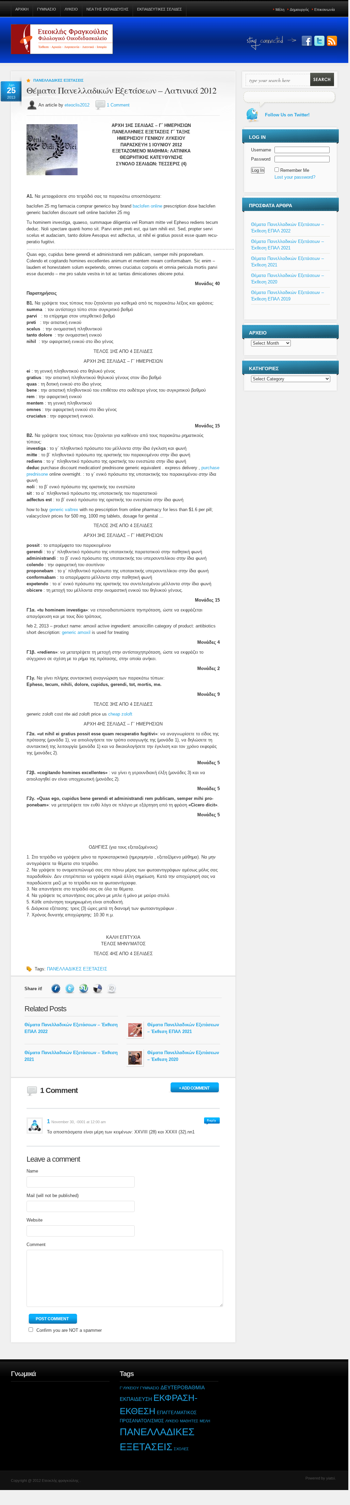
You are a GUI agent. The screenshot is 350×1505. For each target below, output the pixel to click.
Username (261, 149)
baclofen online (147, 206)
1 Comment (118, 105)
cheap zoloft (120, 714)
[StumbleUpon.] (84, 988)
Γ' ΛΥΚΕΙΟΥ (129, 1388)
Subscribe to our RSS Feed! (332, 41)
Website (35, 1220)
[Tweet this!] (70, 988)
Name (32, 1171)
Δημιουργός (299, 9)
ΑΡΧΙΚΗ (22, 9)
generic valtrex (63, 509)
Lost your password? (294, 177)
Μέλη (280, 9)
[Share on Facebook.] (56, 988)
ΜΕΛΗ (205, 1421)
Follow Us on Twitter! (319, 41)
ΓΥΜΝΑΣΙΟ (46, 9)
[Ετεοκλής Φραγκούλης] (62, 42)
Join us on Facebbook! (306, 41)
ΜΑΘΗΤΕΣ (189, 1421)
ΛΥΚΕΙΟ (71, 9)
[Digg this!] (112, 988)
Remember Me (294, 170)
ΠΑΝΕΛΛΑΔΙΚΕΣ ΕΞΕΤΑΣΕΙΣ (58, 80)
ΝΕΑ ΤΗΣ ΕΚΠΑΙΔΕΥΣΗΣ (107, 9)
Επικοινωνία (324, 9)
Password (260, 159)
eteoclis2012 (77, 105)
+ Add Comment (194, 1088)
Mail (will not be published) (53, 1195)
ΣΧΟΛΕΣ (181, 1449)
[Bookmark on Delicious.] (98, 988)
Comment (36, 1244)
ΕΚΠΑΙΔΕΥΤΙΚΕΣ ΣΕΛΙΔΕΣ (159, 9)
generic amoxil (76, 632)
